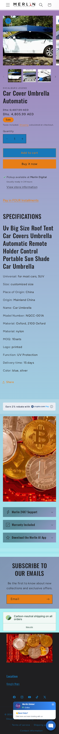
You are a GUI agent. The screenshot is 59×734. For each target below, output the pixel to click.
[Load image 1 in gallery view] (14, 75)
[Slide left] (3, 76)
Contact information (31, 730)
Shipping (24, 125)
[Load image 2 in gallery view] (29, 75)
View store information (22, 187)
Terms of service (21, 725)
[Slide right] (55, 76)
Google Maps (13, 683)
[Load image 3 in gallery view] (44, 75)
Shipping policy (42, 725)
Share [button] (10, 382)
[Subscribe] (48, 599)
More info (29, 627)
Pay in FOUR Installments (21, 200)
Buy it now (29, 164)
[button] (8, 5)
